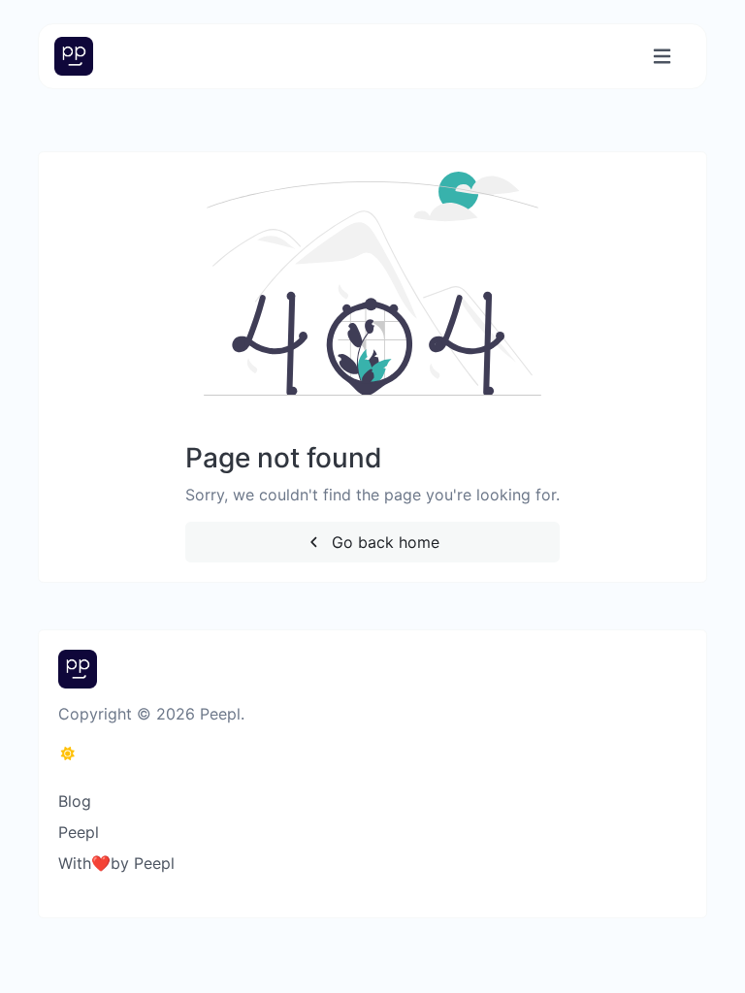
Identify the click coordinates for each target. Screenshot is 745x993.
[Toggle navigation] (662, 57)
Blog (74, 801)
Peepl (78, 832)
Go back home (383, 542)
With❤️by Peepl (116, 863)
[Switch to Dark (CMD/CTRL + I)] (68, 753)
